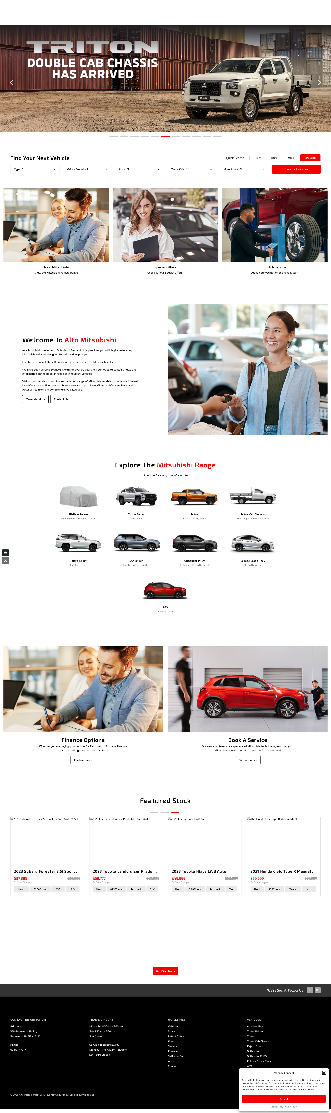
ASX (249, 1066)
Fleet (171, 1041)
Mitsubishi (310, 157)
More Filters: (231, 169)
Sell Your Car (176, 1056)
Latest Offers (176, 1036)
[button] (324, 1073)
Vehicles (173, 1026)
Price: (122, 169)
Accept (284, 1099)
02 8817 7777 (18, 1049)
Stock (171, 1031)
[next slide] (319, 82)
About (171, 1061)
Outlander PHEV (257, 1056)
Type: (17, 169)
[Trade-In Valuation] (5, 552)
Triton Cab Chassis (258, 1041)
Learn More (165, 126)
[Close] (5, 560)
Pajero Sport (255, 1046)
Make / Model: (75, 169)
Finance (173, 1051)
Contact (173, 1066)
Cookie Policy (276, 1106)
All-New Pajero (256, 1026)
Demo (274, 157)
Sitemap (89, 1094)
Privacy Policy (291, 1106)
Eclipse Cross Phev (259, 1061)
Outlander (253, 1051)
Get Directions (165, 971)
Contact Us (61, 399)
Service (172, 1046)
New (258, 157)
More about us (35, 399)
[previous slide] (11, 82)
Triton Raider (255, 1031)
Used (291, 157)
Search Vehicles (296, 169)
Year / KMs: (178, 169)
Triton (250, 1036)
